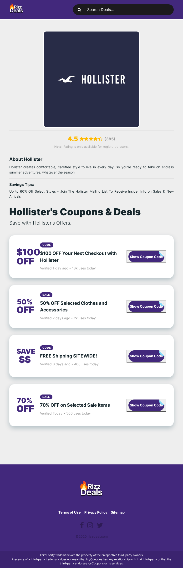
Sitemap (118, 512)
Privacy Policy (95, 512)
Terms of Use (69, 512)
